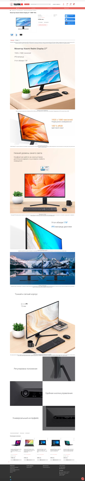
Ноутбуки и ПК (14, 10)
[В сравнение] (21, 440)
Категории (27, 4)
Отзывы (17, 40)
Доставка (22, 0)
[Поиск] (50, 4)
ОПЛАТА (34, 8)
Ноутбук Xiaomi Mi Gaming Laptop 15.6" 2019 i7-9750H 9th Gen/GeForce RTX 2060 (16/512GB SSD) (16, 450)
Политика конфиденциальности (14, 469)
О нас (24, 0)
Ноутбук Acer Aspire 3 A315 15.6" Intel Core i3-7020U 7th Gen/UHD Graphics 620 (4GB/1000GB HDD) (68, 450)
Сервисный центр (29, 467)
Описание (12, 40)
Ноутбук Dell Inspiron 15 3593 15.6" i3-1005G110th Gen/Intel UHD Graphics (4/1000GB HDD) (55, 450)
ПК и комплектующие (20, 10)
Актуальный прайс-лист (46, 467)
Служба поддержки (29, 465)
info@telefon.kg (62, 468)
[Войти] (63, 4)
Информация (12, 465)
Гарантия (18, 0)
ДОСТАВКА (67, 8)
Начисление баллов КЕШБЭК (14, 467)
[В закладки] (21, 438)
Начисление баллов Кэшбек (13, 0)
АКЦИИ (18, 8)
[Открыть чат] (82, 478)
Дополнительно (45, 465)
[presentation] (10, 449)
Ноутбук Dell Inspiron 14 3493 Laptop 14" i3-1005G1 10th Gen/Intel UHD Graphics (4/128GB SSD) (42, 450)
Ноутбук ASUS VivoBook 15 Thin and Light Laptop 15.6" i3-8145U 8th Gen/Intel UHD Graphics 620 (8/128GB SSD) (29, 450)
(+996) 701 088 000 (56, 4)
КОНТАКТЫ (50, 8)
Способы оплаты (12, 468)
